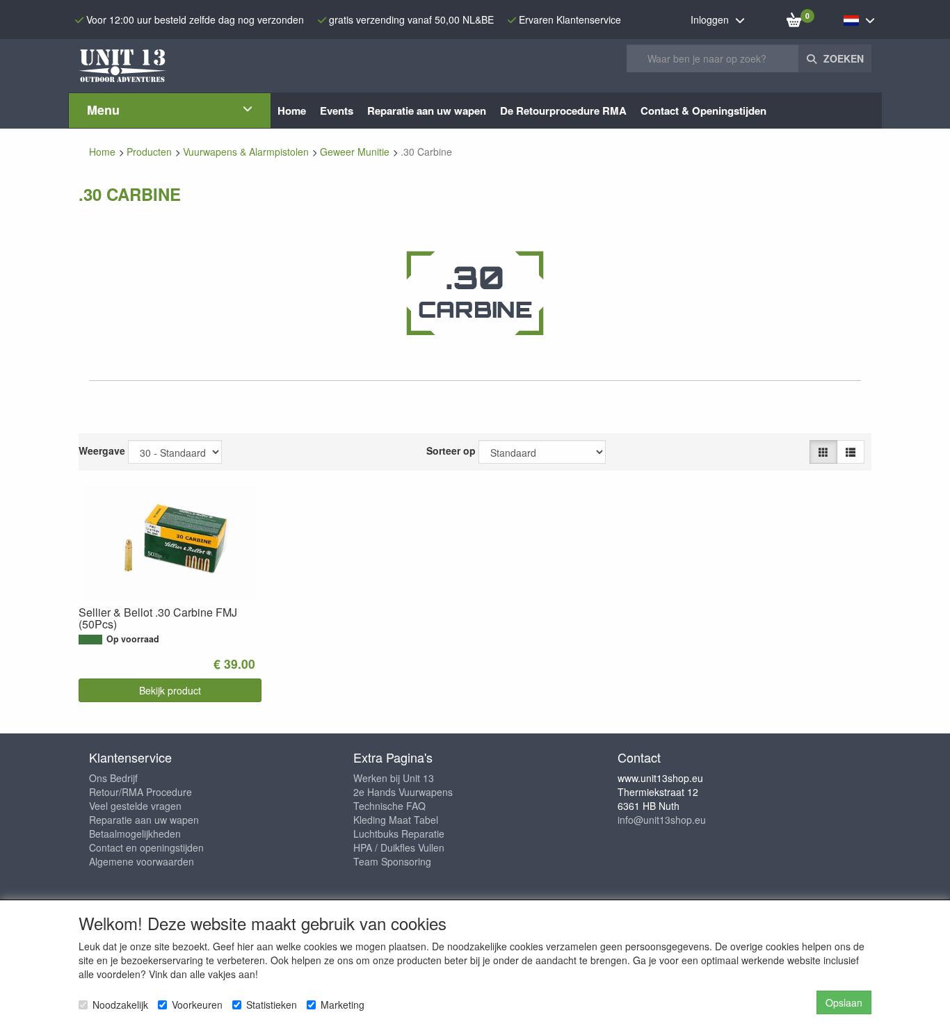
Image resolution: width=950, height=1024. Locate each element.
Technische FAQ (389, 806)
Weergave (102, 450)
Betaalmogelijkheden (135, 833)
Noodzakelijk (120, 1004)
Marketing (342, 1004)
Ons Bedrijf (113, 778)
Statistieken (271, 1004)
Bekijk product (170, 690)
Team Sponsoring (392, 861)
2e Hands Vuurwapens (403, 792)
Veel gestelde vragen (135, 806)
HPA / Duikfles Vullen (398, 847)
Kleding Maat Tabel (395, 820)
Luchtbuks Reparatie (398, 833)
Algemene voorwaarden (141, 861)
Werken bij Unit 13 (393, 778)
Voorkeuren (197, 1004)
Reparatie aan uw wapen (144, 820)
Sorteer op (451, 450)
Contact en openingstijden (146, 847)
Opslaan (844, 1002)
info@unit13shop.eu (662, 820)
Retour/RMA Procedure (140, 792)
